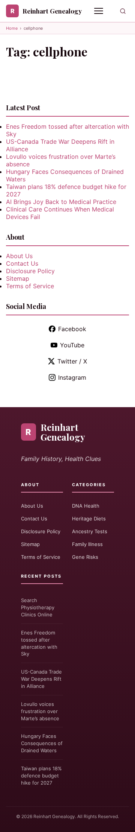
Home (12, 28)
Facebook (72, 329)
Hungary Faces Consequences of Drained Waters (42, 743)
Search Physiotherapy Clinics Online (37, 607)
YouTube (72, 345)
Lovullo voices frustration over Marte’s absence (40, 711)
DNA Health (85, 506)
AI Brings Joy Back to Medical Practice (61, 201)
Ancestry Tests (89, 531)
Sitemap (17, 278)
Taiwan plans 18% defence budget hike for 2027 (41, 775)
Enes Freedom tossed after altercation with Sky (39, 643)
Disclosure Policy (30, 271)
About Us (19, 256)
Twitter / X (72, 361)
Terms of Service (30, 286)
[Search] (123, 11)
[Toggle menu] (99, 11)
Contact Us (22, 263)
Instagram (72, 377)
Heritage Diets (89, 519)
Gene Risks (85, 557)
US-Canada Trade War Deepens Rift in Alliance (41, 679)
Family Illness (87, 544)
